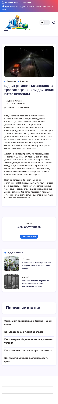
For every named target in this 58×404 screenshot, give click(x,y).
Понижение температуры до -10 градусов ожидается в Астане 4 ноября (36, 265)
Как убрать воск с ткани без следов (23, 331)
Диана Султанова (15, 101)
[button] (45, 22)
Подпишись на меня (29, 237)
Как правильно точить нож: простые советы (28, 350)
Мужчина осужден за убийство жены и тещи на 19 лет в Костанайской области (35, 283)
